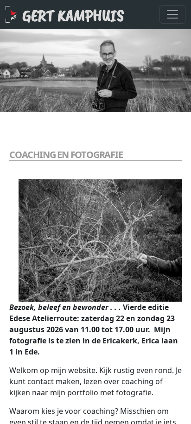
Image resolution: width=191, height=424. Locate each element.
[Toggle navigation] (172, 14)
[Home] (14, 14)
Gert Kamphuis (73, 15)
